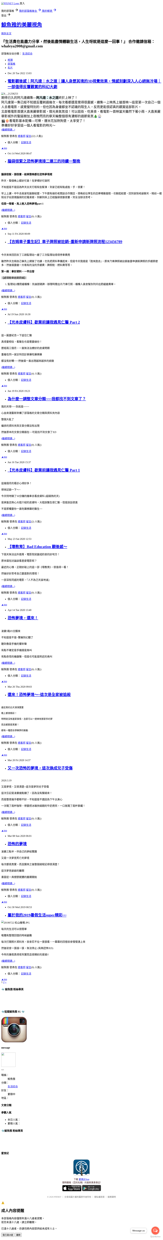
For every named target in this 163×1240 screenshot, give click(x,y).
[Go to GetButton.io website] (155, 1237)
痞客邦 (21, 136)
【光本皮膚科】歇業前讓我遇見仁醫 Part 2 (44, 322)
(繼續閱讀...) (8, 129)
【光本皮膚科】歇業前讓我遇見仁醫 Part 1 (44, 470)
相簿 (10, 60)
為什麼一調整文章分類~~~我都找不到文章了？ (47, 399)
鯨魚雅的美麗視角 (21, 25)
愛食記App (84, 1179)
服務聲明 (112, 1197)
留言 (28, 136)
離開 (18, 1235)
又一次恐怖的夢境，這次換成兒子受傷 (40, 768)
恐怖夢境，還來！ (23, 618)
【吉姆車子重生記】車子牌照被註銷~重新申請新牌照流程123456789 (65, 242)
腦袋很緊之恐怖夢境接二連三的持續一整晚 (44, 161)
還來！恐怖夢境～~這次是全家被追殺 (39, 695)
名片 (10, 67)
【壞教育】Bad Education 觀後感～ (37, 547)
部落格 (11, 63)
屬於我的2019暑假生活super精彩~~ (37, 915)
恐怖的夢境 (17, 844)
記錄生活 (26, 142)
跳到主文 (6, 33)
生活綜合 (27, 53)
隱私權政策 (99, 1197)
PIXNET (57, 1197)
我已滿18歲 (8, 1235)
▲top (4, 148)
